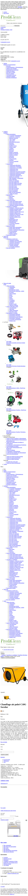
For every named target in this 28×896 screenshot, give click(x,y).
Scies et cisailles (12, 158)
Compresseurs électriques (15, 165)
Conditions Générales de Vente (10, 861)
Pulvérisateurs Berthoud (14, 314)
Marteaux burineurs (13, 138)
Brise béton (11, 196)
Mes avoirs (5, 848)
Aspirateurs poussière (14, 240)
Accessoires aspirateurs (14, 246)
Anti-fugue (11, 309)
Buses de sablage (10, 73)
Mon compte (4, 842)
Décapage (11, 143)
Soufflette (11, 160)
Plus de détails (4, 742)
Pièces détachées (13, 179)
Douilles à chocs (13, 145)
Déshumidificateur (13, 220)
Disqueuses (11, 144)
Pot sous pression (13, 231)
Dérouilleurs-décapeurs (14, 142)
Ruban (10, 295)
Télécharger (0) (4, 783)
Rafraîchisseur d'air (13, 219)
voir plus (15, 835)
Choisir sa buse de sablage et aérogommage (16, 438)
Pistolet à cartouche (13, 152)
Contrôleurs (12, 301)
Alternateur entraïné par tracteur (16, 205)
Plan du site (6, 13)
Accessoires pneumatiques (15, 135)
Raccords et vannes (10, 72)
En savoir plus (6, 759)
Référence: (3, 714)
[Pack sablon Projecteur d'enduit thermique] (14, 363)
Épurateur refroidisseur (11, 77)
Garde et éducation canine (12, 306)
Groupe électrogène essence (15, 201)
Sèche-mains (12, 224)
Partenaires (5, 860)
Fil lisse (11, 296)
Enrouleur (11, 302)
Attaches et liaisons (13, 305)
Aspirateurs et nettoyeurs (12, 239)
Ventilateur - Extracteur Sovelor (16, 207)
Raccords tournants (13, 189)
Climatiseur (11, 218)
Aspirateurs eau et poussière (15, 241)
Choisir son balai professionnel (13, 463)
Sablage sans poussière (11, 68)
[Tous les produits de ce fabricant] (2, 711)
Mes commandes (7, 845)
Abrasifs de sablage (10, 76)
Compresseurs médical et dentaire (16, 173)
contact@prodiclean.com (13, 873)
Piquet (10, 297)
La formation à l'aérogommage (13, 451)
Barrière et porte (13, 304)
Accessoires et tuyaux (11, 75)
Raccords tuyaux (13, 186)
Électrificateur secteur (14, 289)
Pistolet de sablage (10, 71)
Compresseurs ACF (13, 170)
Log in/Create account (8, 649)
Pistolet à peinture (13, 233)
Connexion (3, 27)
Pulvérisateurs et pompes (12, 313)
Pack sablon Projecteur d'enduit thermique (15, 366)
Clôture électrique (10, 285)
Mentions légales (7, 864)
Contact (5, 12)
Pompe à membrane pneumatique (16, 229)
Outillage (5, 133)
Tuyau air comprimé (13, 161)
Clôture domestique (13, 310)
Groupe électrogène (10, 200)
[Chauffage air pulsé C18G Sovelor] (7, 701)
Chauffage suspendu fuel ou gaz (16, 211)
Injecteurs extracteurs (14, 244)
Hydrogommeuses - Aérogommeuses (14, 67)
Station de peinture (10, 226)
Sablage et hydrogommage (9, 64)
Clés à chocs (12, 140)
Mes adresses (6, 849)
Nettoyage (5, 237)
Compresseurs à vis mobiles (15, 167)
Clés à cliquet (12, 139)
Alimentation (12, 287)
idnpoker (20, 7)
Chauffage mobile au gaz (15, 217)
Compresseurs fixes (13, 169)
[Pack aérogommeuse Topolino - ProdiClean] (14, 407)
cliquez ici (12, 894)
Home (4, 470)
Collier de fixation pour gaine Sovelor (8, 810)
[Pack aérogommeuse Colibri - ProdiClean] (14, 385)
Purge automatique (13, 191)
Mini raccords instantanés (15, 192)
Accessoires (12, 300)
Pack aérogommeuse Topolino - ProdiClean (16, 410)
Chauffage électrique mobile (15, 209)
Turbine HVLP (12, 232)
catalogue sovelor (5, 780)
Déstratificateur (12, 222)
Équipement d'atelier (11, 235)
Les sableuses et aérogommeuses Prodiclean (16, 444)
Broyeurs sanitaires (10, 248)
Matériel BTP (9, 195)
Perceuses (11, 151)
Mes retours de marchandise (9, 846)
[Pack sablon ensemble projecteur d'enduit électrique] (14, 340)
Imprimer (3, 757)
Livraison (5, 857)
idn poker (8, 66)
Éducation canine (13, 311)
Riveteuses (11, 157)
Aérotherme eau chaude (14, 215)
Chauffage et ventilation (11, 206)
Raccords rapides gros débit (15, 183)
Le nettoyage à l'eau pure (12, 461)
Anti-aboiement (12, 307)
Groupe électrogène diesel (15, 202)
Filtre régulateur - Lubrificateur (16, 178)
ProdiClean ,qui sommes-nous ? (10, 862)
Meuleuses (11, 149)
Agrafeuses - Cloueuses (14, 136)
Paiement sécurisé (7, 858)
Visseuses (11, 162)
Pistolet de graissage (13, 153)
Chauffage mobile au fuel (15, 210)
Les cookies (6, 865)
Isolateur (11, 298)
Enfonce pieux (12, 147)
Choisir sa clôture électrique (12, 459)
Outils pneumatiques (11, 134)
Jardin (4, 284)
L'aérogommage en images (12, 446)
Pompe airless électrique (14, 228)
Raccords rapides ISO (14, 182)
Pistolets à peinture (13, 154)
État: (2, 716)
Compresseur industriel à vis (15, 175)
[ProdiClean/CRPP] (11, 20)
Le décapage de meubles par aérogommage (16, 452)
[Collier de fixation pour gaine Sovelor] (9, 806)
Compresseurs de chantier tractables (17, 171)
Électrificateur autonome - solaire (16, 291)
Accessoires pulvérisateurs (15, 319)
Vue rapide (8, 341)
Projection (11, 198)
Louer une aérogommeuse (12, 454)
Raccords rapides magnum (15, 184)
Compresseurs (9, 164)
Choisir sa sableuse (10, 450)
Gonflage (11, 148)
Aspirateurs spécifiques (14, 242)
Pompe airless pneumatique (15, 227)
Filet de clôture (12, 293)
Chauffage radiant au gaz (15, 213)
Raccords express (13, 187)
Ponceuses (11, 156)
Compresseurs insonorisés (15, 174)
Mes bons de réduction (8, 851)
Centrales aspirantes (13, 245)
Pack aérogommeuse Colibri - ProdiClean (15, 388)
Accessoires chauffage (14, 223)
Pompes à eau (12, 320)
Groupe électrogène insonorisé (16, 204)
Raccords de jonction (14, 188)
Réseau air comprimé (14, 180)
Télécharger (6, 760)
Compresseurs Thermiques (15, 166)
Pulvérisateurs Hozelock (14, 315)
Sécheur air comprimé (14, 176)
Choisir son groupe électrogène (13, 457)
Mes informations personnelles (10, 850)
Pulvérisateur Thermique (14, 318)
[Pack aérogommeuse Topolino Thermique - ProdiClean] (14, 429)
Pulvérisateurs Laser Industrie (16, 317)
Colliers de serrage (13, 193)
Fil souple (11, 292)
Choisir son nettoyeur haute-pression (14, 456)
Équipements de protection (12, 69)
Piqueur (11, 197)
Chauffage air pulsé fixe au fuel (16, 214)
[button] (5, 322)
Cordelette (11, 288)
